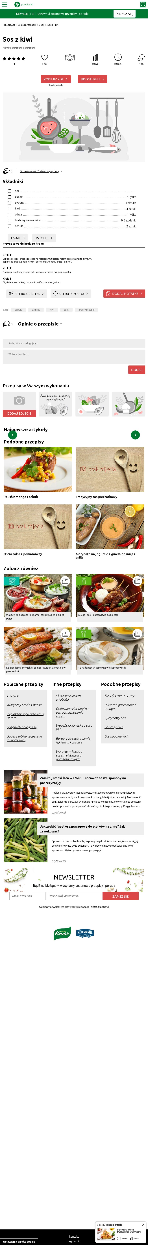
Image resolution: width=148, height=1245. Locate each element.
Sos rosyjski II (114, 727)
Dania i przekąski (27, 24)
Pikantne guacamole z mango (120, 706)
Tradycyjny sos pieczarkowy (96, 497)
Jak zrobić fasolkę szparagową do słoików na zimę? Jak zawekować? (82, 828)
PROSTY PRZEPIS (86, 309)
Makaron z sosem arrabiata (68, 697)
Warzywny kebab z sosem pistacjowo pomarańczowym (69, 755)
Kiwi (52, 309)
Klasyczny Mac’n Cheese (24, 705)
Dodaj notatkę (125, 293)
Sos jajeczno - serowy (119, 695)
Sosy (41, 24)
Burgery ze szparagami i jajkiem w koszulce (73, 740)
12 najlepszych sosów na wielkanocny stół (102, 667)
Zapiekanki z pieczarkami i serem (25, 716)
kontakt (74, 1236)
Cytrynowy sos (115, 718)
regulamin (74, 1241)
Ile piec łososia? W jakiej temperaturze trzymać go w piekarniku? (36, 669)
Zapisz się (120, 896)
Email (16, 238)
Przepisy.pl (9, 24)
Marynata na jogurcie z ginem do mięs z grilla (106, 555)
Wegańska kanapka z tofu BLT (74, 727)
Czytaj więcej (59, 812)
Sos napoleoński (116, 736)
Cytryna (36, 309)
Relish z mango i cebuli (21, 497)
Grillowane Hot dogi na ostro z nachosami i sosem (72, 712)
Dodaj (136, 369)
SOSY (66, 309)
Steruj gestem (28, 293)
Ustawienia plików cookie (19, 1241)
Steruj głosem (71, 293)
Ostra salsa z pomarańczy (23, 554)
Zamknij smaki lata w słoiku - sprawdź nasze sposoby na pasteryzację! (83, 780)
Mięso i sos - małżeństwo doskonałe (98, 614)
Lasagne (13, 695)
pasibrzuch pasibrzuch (23, 47)
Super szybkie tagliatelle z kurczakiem (24, 738)
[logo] (23, 4)
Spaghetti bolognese (21, 727)
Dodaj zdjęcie (19, 413)
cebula (18, 309)
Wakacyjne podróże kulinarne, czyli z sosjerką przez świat (35, 616)
